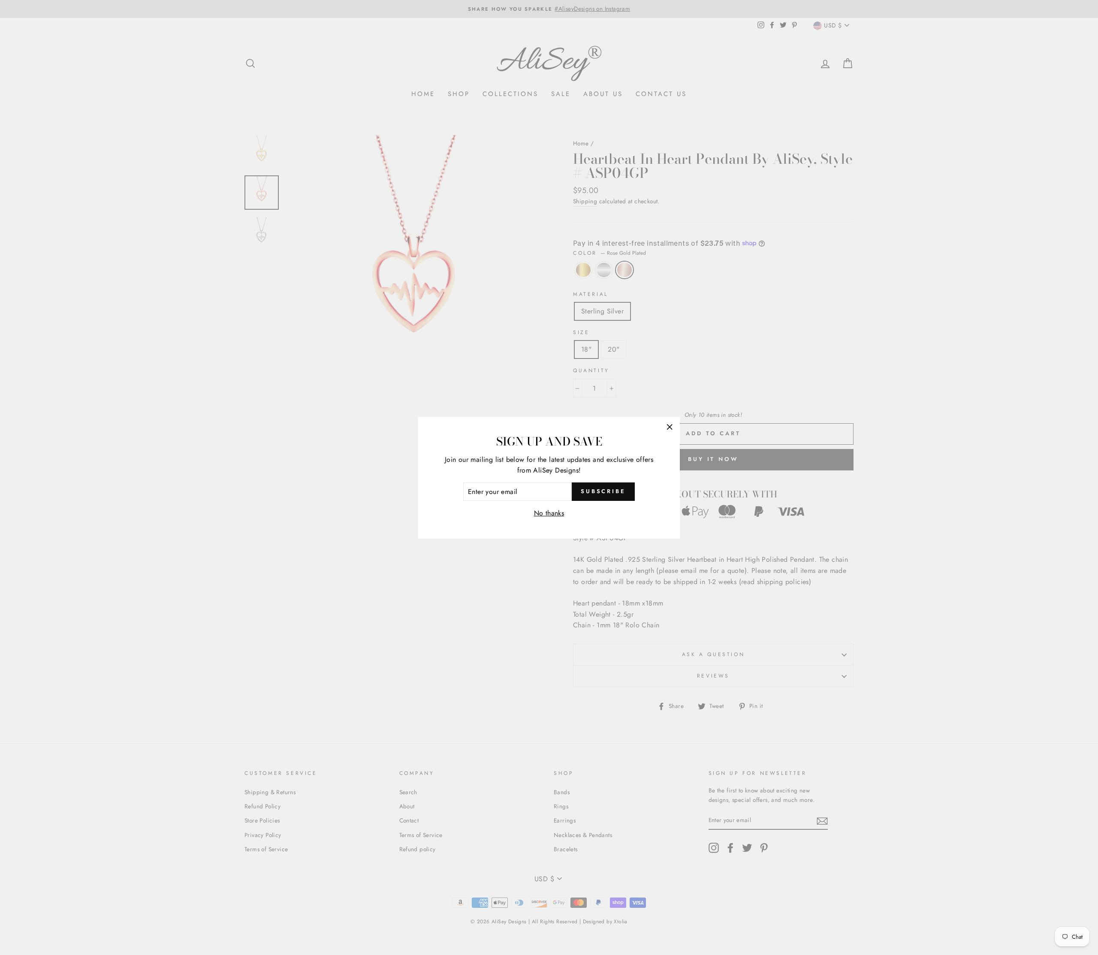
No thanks (549, 513)
